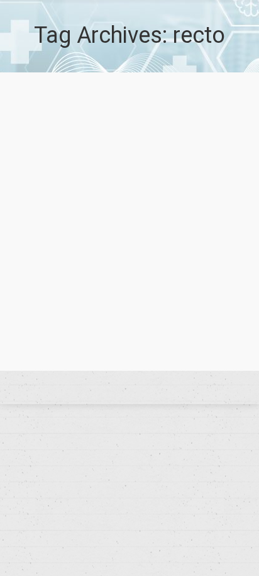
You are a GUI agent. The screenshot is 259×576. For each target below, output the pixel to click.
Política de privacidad (129, 387)
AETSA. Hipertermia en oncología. (122, 297)
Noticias (99, 319)
